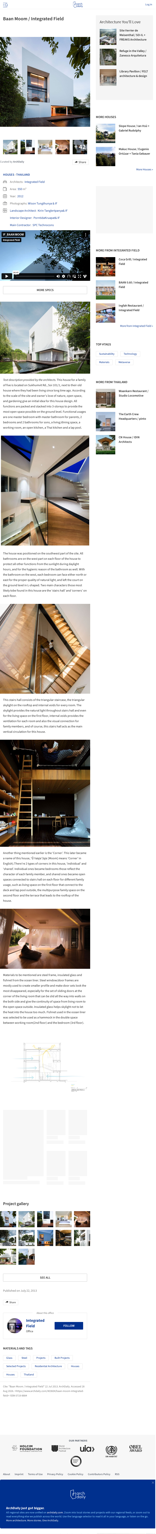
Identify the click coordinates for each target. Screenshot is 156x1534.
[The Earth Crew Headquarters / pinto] (105, 421)
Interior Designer (21, 218)
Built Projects (62, 1358)
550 (20, 189)
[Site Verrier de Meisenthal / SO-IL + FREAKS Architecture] (108, 36)
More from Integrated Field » (136, 326)
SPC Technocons (43, 225)
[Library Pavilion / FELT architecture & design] (108, 77)
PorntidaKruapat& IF (46, 218)
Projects (40, 1358)
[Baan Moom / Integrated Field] (8, 1219)
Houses (8, 175)
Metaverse (124, 362)
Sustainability (107, 354)
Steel (24, 1358)
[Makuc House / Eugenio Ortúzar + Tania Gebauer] (105, 156)
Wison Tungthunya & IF (42, 203)
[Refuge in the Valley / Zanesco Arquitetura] (108, 57)
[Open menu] (5, 4)
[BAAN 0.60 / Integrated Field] (105, 290)
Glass (9, 1358)
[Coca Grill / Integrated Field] (105, 266)
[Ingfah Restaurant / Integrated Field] (105, 313)
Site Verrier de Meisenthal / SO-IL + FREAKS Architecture (132, 35)
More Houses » (144, 169)
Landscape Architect (23, 211)
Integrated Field (35, 182)
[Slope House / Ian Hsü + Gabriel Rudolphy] (105, 133)
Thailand (23, 175)
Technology (130, 354)
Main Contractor (20, 225)
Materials (104, 362)
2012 (20, 196)
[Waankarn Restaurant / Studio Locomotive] (105, 398)
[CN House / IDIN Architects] (105, 444)
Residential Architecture (48, 1366)
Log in (148, 4)
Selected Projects (16, 1366)
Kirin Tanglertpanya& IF (53, 211)
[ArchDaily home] (78, 5)
